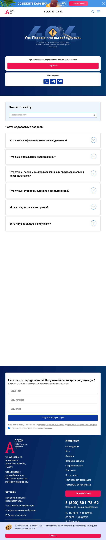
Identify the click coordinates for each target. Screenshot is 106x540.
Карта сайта (71, 475)
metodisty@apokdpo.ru (16, 482)
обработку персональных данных (51, 425)
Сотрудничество (74, 465)
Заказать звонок (83, 493)
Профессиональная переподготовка (15, 499)
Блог (67, 451)
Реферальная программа (78, 484)
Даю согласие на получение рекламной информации (31, 428)
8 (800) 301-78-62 (53, 11)
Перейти (53, 65)
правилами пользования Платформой (82, 425)
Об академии (72, 446)
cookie (39, 526)
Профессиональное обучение (20, 510)
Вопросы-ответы (74, 461)
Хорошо (53, 536)
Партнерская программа (78, 480)
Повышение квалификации (19, 505)
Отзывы (69, 456)
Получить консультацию (53, 418)
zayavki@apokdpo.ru (15, 475)
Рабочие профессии (15, 515)
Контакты (70, 470)
